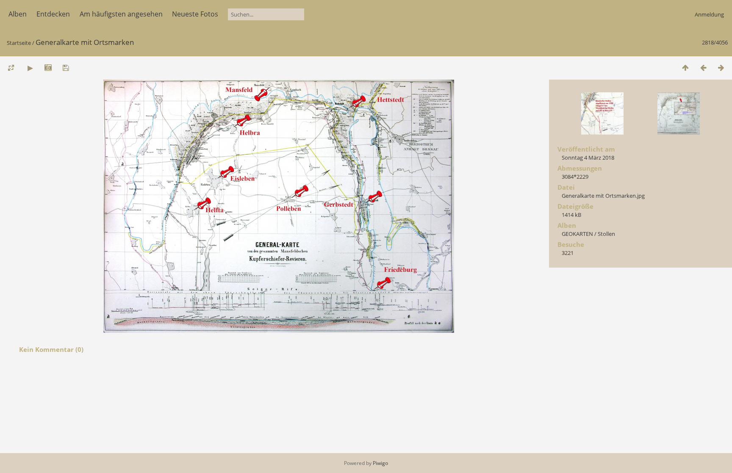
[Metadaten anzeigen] (48, 67)
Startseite (19, 43)
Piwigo (380, 463)
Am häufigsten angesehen (121, 14)
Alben (17, 14)
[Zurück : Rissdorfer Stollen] (703, 67)
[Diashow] (30, 67)
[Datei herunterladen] (66, 67)
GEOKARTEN (577, 234)
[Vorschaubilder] (685, 67)
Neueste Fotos (195, 14)
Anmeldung (709, 14)
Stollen (606, 234)
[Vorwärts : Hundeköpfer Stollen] (721, 67)
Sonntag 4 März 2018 (588, 157)
